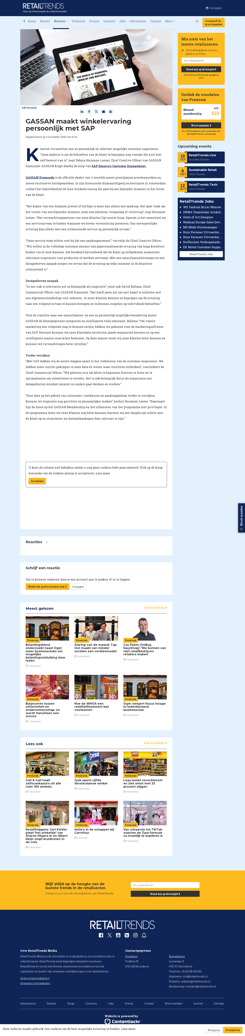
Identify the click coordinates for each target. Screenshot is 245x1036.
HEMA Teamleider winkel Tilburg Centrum (203, 212)
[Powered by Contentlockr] (122, 1021)
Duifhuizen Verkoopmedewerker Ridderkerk (203, 242)
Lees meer (103, 473)
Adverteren (137, 21)
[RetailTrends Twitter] (109, 936)
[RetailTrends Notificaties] (144, 936)
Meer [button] (169, 21)
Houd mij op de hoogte (200, 69)
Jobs (122, 21)
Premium (78, 21)
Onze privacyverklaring (34, 978)
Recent (45, 21)
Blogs (70, 1003)
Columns (91, 1003)
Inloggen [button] (215, 8)
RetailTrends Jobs (201, 254)
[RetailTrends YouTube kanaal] (118, 936)
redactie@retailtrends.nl (196, 981)
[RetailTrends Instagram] (135, 936)
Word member (200, 125)
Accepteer (37, 481)
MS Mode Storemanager (200, 227)
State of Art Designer (198, 217)
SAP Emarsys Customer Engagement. (119, 166)
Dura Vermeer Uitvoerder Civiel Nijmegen (203, 237)
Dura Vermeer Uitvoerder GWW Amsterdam (203, 232)
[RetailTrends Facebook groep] (101, 936)
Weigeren (214, 1030)
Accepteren (232, 1030)
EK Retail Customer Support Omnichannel (203, 247)
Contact (155, 21)
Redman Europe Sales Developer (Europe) (203, 222)
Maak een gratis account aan (46, 586)
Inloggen (78, 586)
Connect (109, 21)
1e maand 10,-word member (213, 22)
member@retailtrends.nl (201, 986)
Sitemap (219, 1003)
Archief (198, 1003)
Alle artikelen (154, 607)
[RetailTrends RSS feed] (127, 936)
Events (94, 21)
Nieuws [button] (60, 21)
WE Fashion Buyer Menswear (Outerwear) (203, 207)
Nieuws (51, 1003)
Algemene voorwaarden (35, 983)
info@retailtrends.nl (195, 976)
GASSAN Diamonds (40, 177)
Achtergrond (28, 1003)
